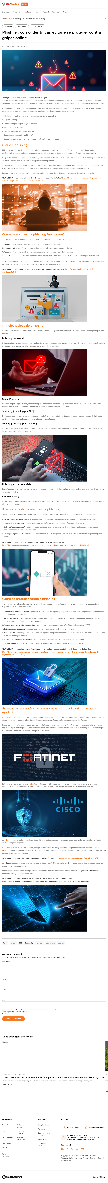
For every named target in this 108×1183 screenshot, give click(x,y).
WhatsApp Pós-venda (96, 1127)
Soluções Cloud (43, 1125)
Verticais (28, 12)
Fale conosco (7, 1144)
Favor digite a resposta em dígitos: (14, 1011)
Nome (4, 979)
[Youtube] (77, 1149)
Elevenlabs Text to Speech (22, 98)
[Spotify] (82, 1149)
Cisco (8, 840)
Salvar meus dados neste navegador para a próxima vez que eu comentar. (31, 1010)
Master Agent (42, 1139)
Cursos (65, 12)
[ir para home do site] (10, 4)
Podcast (46, 12)
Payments (41, 1129)
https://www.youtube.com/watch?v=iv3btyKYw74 (77, 858)
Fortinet (31, 784)
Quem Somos (6, 1125)
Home (4, 19)
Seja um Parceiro (8, 1137)
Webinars (55, 12)
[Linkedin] (62, 1149)
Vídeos (36, 12)
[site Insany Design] (103, 1177)
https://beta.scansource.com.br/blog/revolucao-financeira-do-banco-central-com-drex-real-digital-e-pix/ (46, 545)
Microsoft (6, 851)
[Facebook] (67, 1149)
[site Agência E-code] (100, 1177)
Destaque (5, 12)
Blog (3, 1131)
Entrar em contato (74, 1127)
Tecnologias (17, 12)
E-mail (4, 990)
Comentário (6, 962)
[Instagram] (72, 1149)
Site (3, 1000)
